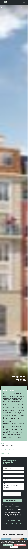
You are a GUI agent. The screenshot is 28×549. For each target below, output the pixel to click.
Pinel (22, 8)
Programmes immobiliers (13, 8)
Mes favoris (5, 453)
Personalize (14, 547)
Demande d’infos (11, 500)
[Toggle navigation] (24, 2)
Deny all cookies (20, 544)
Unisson (21, 379)
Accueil (3, 8)
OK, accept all (8, 544)
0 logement (19, 376)
